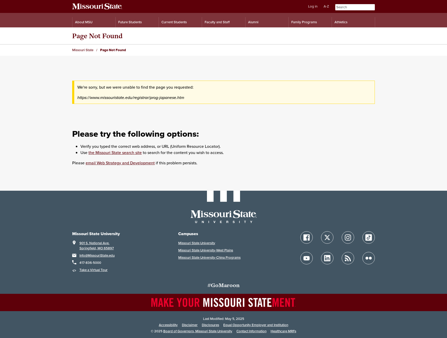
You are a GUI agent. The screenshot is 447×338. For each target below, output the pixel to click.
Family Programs (304, 22)
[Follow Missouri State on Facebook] (306, 237)
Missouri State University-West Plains (205, 250)
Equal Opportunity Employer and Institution (255, 324)
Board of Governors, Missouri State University (197, 331)
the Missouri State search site (115, 152)
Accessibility (168, 324)
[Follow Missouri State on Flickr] (368, 258)
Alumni (253, 22)
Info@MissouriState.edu (97, 255)
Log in (312, 6)
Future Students (130, 22)
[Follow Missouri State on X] (327, 237)
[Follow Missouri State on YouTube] (306, 258)
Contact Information (251, 331)
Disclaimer (190, 324)
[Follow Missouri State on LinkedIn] (327, 258)
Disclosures (210, 324)
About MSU (83, 22)
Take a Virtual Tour (93, 269)
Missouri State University (196, 243)
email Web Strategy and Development (120, 163)
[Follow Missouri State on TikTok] (368, 237)
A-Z (326, 6)
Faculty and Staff (217, 22)
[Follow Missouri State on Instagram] (348, 237)
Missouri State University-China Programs (209, 257)
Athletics (340, 22)
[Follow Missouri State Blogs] (348, 258)
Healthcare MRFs (283, 331)
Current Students (174, 22)
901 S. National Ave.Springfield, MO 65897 (96, 246)
